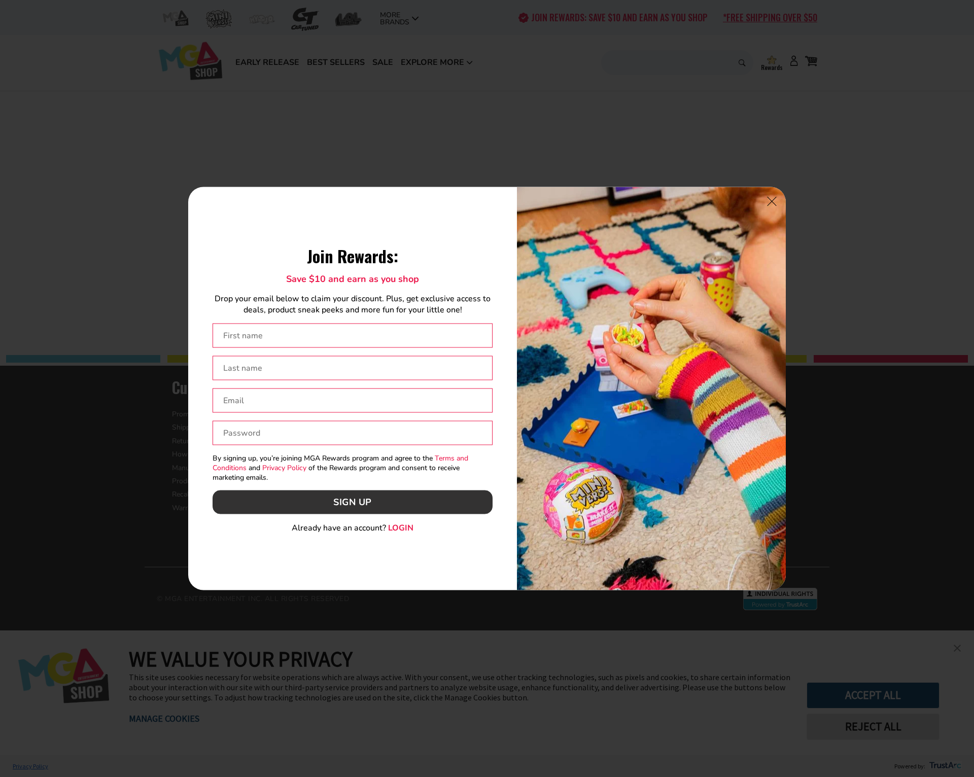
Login (400, 527)
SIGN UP (352, 502)
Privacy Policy (284, 468)
